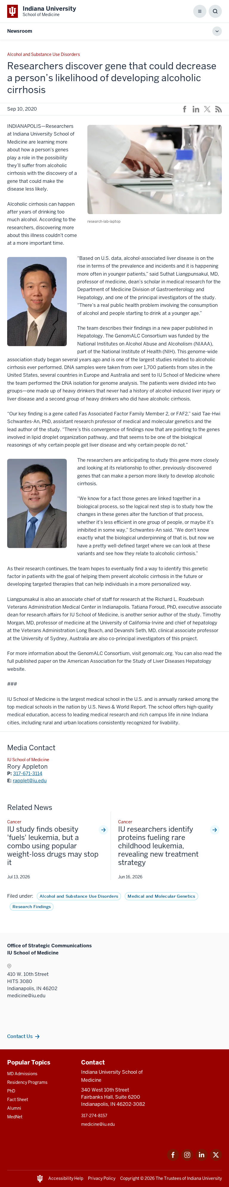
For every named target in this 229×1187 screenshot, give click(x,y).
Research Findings (32, 906)
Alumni (14, 1108)
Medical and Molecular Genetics (161, 896)
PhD (11, 1091)
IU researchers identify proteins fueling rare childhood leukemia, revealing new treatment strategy (158, 846)
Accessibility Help (65, 1178)
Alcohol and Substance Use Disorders (79, 896)
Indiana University (204, 1178)
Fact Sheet (17, 1099)
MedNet (14, 1117)
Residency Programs (27, 1082)
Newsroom (19, 31)
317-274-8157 (94, 1115)
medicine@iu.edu (98, 1124)
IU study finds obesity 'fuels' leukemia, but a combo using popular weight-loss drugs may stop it (52, 846)
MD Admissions (22, 1073)
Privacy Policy (101, 1178)
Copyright (129, 1178)
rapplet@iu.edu (30, 781)
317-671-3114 (27, 773)
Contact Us (20, 1036)
